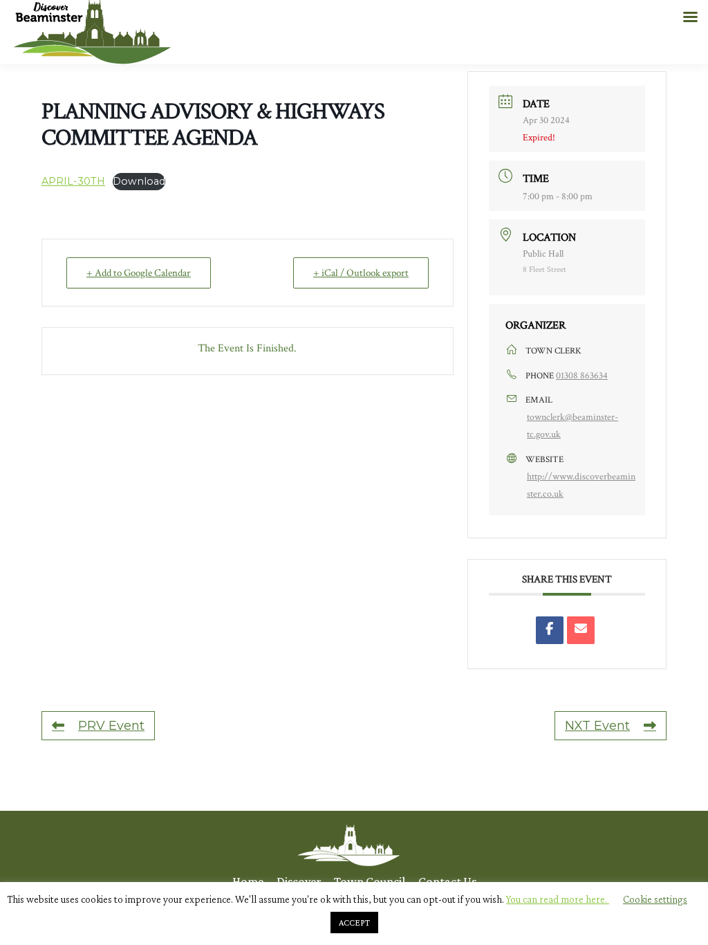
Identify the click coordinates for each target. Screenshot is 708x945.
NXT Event (597, 725)
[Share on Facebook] (549, 630)
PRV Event (111, 725)
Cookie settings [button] (655, 899)
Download (139, 181)
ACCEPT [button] (354, 922)
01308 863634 (582, 375)
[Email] (581, 630)
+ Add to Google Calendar (138, 272)
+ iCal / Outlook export (361, 272)
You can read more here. (557, 899)
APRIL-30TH (73, 181)
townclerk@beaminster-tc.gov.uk (572, 426)
